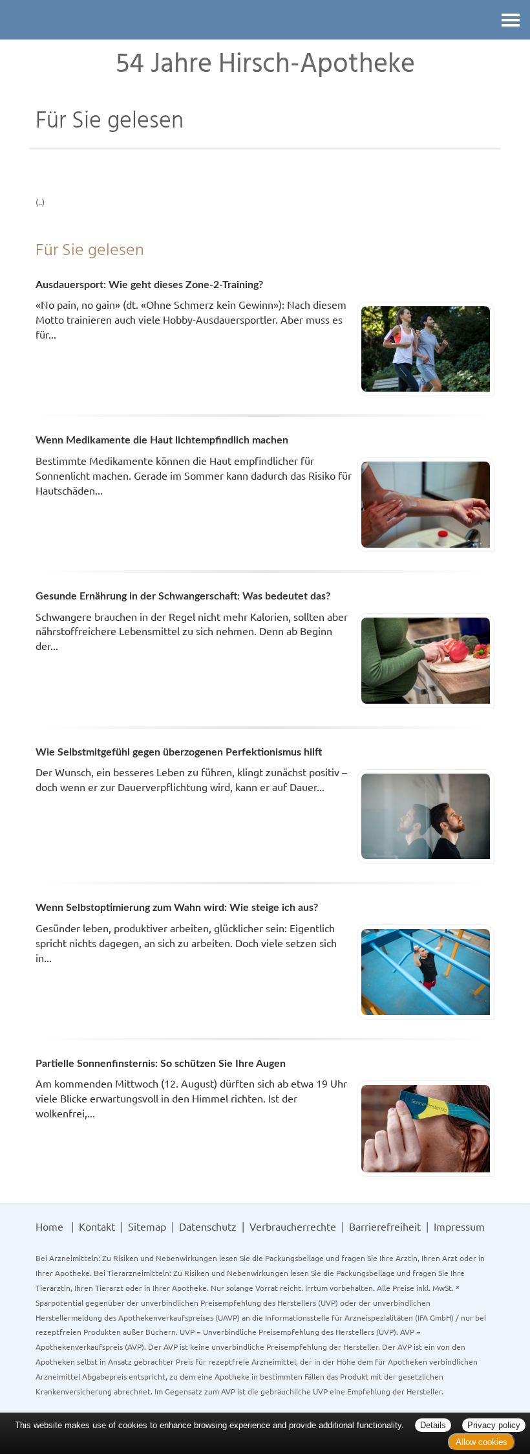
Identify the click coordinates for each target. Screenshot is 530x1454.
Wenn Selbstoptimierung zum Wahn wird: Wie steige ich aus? (177, 907)
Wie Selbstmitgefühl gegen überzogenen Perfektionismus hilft (179, 752)
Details (433, 1425)
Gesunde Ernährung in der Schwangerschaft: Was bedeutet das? (183, 596)
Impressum (459, 1226)
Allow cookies (481, 1442)
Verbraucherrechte (292, 1226)
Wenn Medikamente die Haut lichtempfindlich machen (162, 440)
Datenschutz (208, 1226)
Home (49, 1226)
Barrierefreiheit (385, 1226)
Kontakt (97, 1226)
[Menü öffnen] (510, 19)
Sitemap (147, 1226)
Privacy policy (493, 1425)
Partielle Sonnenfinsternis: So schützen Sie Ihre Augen (161, 1063)
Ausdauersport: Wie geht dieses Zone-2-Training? (149, 285)
